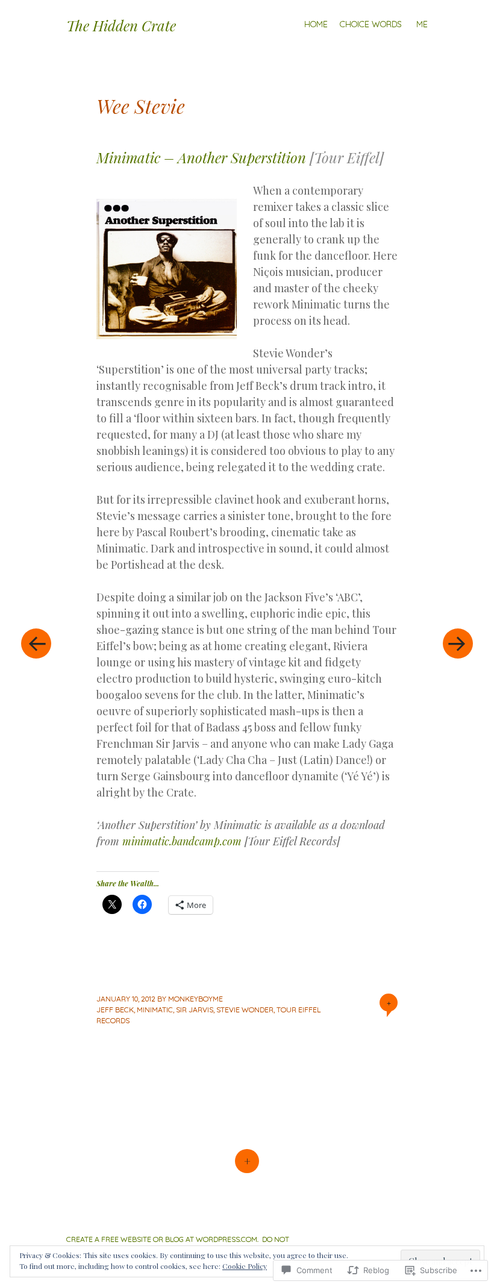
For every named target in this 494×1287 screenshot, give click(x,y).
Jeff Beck (115, 1009)
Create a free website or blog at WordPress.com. (162, 1239)
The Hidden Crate (121, 25)
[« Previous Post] (36, 643)
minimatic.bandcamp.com (182, 841)
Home (316, 24)
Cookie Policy (244, 1266)
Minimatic (155, 1009)
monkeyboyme (195, 998)
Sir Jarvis (194, 1009)
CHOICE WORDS (371, 24)
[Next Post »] (458, 643)
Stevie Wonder (245, 1009)
